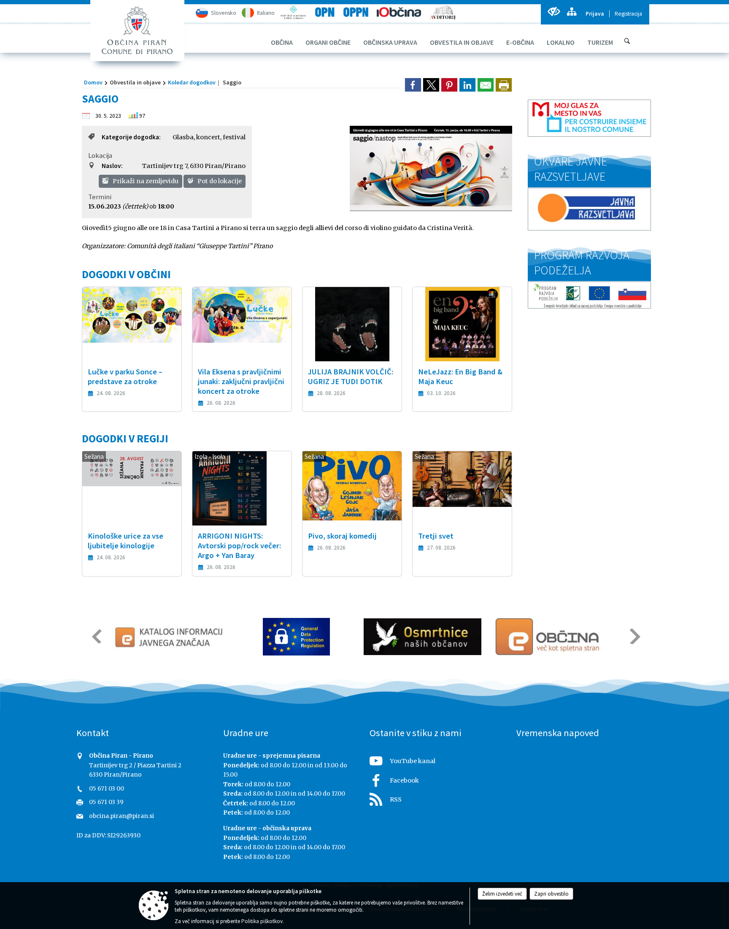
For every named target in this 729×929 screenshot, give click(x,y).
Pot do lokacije (219, 181)
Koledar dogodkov (192, 82)
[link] (413, 85)
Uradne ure (245, 733)
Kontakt (92, 733)
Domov (93, 82)
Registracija (628, 13)
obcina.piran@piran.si (121, 816)
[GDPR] (297, 637)
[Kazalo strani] (571, 11)
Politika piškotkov (262, 921)
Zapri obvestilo (551, 893)
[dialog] (503, 85)
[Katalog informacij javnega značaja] (170, 637)
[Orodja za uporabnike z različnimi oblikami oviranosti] (553, 11)
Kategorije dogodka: (131, 137)
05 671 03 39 (106, 802)
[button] (96, 636)
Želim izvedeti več (502, 893)
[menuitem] (282, 42)
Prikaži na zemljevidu (144, 181)
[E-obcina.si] (549, 637)
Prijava (595, 13)
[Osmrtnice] (422, 637)
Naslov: (112, 166)
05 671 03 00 (106, 788)
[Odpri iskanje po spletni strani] (627, 41)
